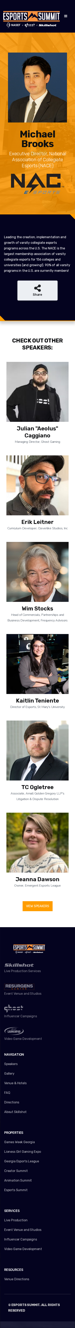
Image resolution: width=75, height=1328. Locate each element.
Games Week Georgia (19, 1142)
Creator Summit (16, 1171)
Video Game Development (23, 1249)
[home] (31, 16)
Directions (11, 1102)
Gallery (9, 1073)
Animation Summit (18, 1180)
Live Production (15, 1220)
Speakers (11, 1064)
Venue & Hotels (15, 1083)
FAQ (7, 1093)
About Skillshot (15, 1112)
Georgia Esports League (21, 1161)
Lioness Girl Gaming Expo (22, 1152)
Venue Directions (16, 1279)
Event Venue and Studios (22, 1230)
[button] (66, 16)
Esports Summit (16, 1190)
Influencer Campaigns (20, 1239)
